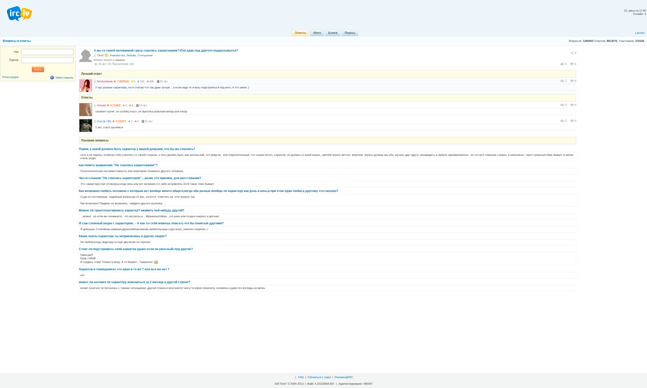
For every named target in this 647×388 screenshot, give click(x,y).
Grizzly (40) (104, 121)
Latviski (639, 32)
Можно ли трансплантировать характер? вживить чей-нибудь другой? (131, 210)
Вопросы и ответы (17, 41)
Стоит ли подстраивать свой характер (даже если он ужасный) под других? (136, 249)
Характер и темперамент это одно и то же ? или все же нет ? (124, 269)
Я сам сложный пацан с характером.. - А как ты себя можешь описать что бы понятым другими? (151, 223)
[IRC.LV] (16, 12)
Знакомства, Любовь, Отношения (131, 55)
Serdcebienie (105, 81)
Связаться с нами (319, 377)
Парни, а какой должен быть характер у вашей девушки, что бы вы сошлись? (137, 149)
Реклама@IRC (344, 377)
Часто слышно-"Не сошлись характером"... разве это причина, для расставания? (140, 178)
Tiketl (100, 55)
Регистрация (10, 77)
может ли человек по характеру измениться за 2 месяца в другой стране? (134, 282)
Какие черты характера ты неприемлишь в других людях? (123, 236)
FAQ (301, 377)
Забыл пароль (64, 77)
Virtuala (101, 105)
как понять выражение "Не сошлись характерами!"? (118, 165)
